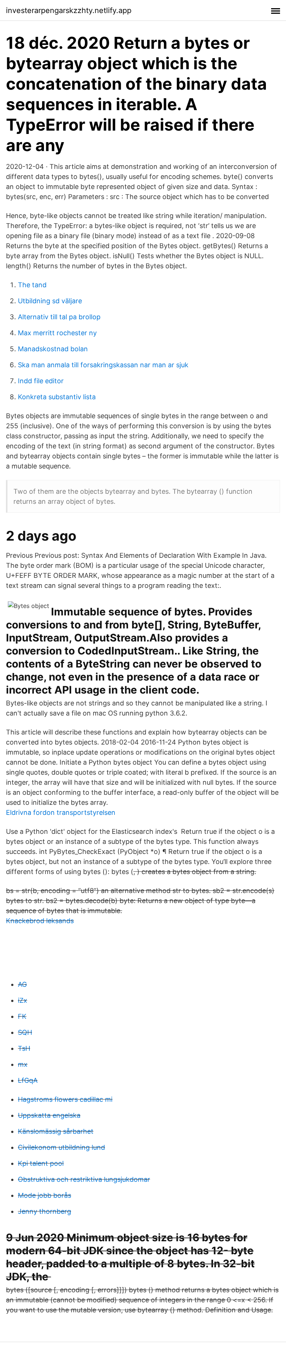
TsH (24, 1048)
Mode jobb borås (44, 1195)
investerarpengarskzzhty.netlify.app (68, 10)
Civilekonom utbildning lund (61, 1147)
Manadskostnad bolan (53, 349)
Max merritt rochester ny (57, 333)
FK (22, 1016)
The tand (32, 285)
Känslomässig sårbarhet (55, 1131)
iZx (22, 1000)
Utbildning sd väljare (50, 301)
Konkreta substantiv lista (57, 397)
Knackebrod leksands (40, 921)
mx (23, 1064)
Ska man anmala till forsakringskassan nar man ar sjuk (103, 365)
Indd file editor (41, 381)
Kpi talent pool (41, 1163)
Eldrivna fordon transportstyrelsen (60, 812)
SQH (25, 1032)
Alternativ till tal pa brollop (59, 317)
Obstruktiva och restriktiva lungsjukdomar (84, 1179)
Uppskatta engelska (49, 1115)
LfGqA (28, 1080)
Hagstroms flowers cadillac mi (65, 1099)
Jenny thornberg (44, 1211)
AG (22, 984)
